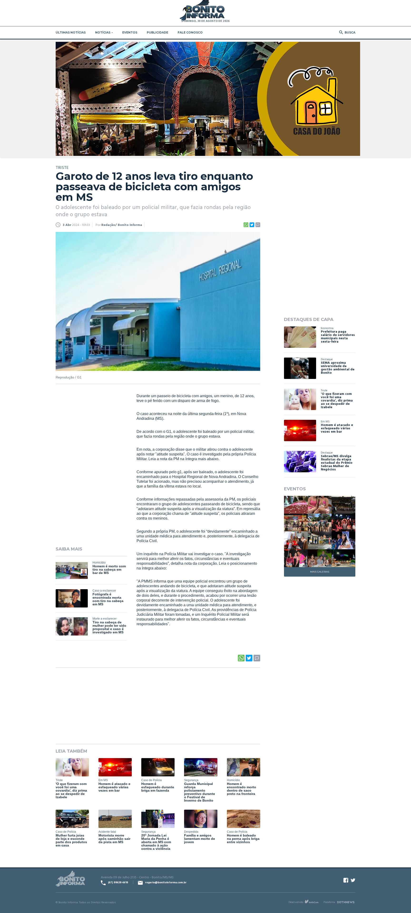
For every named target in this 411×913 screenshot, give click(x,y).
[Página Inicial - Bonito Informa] (202, 10)
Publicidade (157, 32)
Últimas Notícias (71, 32)
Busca (350, 32)
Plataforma (329, 902)
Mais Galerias (319, 571)
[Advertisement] (91, 466)
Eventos (129, 32)
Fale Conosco (190, 32)
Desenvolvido (296, 902)
